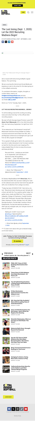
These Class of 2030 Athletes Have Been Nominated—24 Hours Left (20, 274)
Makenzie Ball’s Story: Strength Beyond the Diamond (20, 329)
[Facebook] (9, 409)
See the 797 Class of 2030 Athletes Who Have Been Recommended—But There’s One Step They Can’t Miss (20, 340)
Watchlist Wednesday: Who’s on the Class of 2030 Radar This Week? (21, 320)
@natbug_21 (9, 214)
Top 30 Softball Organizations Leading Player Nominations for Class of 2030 (20, 283)
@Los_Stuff (25, 163)
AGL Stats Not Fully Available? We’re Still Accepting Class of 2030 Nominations (20, 302)
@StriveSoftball (17, 163)
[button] (3, 42)
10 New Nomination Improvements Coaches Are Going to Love (19, 292)
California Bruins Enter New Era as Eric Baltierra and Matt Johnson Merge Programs (20, 368)
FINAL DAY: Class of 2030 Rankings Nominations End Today (19, 264)
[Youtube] (26, 409)
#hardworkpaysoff (10, 165)
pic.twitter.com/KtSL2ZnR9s (14, 220)
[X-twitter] (13, 409)
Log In (27, 244)
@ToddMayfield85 (22, 216)
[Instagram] (17, 409)
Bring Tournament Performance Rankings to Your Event (20, 348)
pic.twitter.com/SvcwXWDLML (14, 167)
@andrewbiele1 (10, 218)
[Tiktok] (22, 409)
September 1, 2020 (22, 172)
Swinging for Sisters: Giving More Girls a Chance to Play (19, 357)
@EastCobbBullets (11, 216)
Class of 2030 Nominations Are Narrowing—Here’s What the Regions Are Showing (20, 311)
